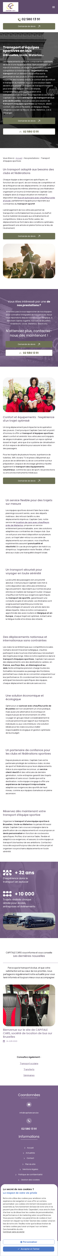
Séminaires (29, 1075)
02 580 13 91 (31, 19)
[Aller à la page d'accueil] (10, 7)
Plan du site (30, 1164)
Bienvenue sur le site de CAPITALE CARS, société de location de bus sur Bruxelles (27, 1033)
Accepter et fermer (30, 1249)
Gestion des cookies (30, 1179)
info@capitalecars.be (29, 1112)
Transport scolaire (29, 1063)
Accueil (19, 158)
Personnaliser (30, 1242)
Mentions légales (30, 1169)
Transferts (29, 1069)
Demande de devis (27, 26)
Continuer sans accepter (14, 1232)
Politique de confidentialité (30, 1174)
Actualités (30, 1153)
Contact (30, 1158)
